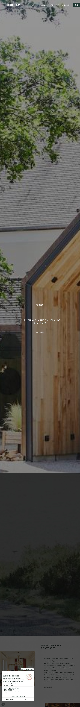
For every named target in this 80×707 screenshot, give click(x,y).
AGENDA (52, 5)
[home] (13, 5)
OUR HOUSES (67, 5)
